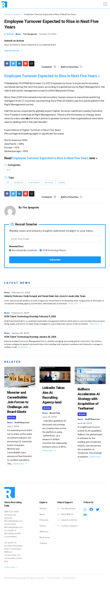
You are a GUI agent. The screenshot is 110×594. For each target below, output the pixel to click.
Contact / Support (69, 526)
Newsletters (16, 246)
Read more (73, 304)
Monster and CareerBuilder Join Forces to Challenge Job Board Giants (18, 402)
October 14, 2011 (47, 34)
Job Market (18, 182)
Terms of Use (53, 578)
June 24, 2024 (49, 417)
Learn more (10, 567)
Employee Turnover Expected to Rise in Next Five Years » (52, 76)
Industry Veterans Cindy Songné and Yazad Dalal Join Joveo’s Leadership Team (45, 296)
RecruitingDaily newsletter (25, 250)
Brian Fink (55, 413)
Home (7, 14)
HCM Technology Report (54, 250)
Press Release (34, 182)
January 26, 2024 (20, 333)
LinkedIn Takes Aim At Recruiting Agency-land (53, 395)
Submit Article (12, 50)
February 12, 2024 (21, 292)
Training (43, 543)
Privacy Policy (69, 578)
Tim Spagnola (30, 34)
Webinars (44, 531)
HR (8, 182)
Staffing (61, 182)
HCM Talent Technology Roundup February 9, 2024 (30, 316)
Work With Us (67, 514)
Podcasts (44, 520)
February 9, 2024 (20, 313)
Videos (43, 526)
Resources (45, 537)
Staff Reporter (22, 422)
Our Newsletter (68, 508)
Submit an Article (14, 40)
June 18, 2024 (85, 423)
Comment (47, 67)
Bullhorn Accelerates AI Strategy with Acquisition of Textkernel (89, 398)
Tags (11, 177)
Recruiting (49, 182)
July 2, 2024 (13, 426)
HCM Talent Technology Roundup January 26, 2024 (30, 336)
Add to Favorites (70, 67)
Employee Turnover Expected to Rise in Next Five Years (50, 158)
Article (10, 34)
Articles (17, 14)
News (18, 34)
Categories (13, 165)
